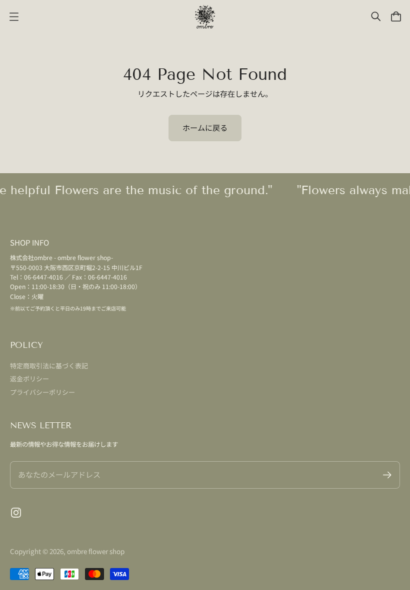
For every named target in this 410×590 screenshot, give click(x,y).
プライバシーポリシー (42, 392)
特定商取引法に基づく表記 (49, 365)
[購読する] (387, 475)
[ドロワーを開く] (396, 16)
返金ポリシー (29, 378)
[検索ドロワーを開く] (376, 16)
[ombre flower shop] (205, 16)
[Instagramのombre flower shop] (16, 513)
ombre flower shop (95, 551)
